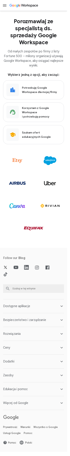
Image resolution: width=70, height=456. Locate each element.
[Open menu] (4, 5)
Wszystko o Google (45, 427)
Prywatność (10, 427)
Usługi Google (12, 433)
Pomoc (28, 433)
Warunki (25, 427)
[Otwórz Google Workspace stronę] (24, 5)
